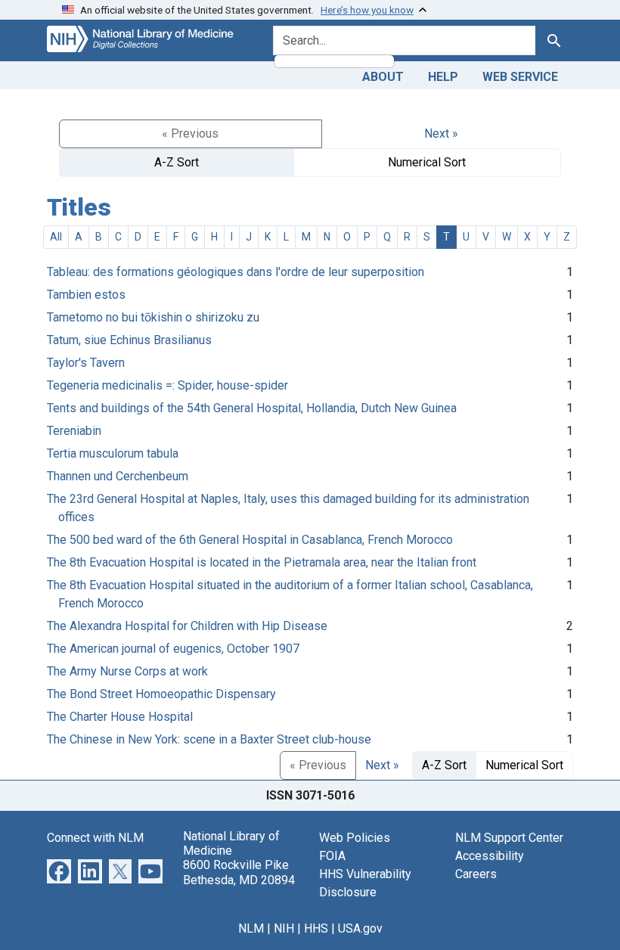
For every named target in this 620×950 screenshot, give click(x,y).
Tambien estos (86, 294)
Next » (441, 133)
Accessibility (489, 856)
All (56, 237)
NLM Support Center (509, 837)
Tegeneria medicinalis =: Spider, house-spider (167, 385)
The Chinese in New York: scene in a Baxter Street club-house (209, 739)
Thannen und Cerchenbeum (117, 476)
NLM (251, 928)
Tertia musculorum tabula (112, 453)
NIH (284, 928)
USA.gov (360, 928)
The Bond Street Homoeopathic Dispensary (161, 694)
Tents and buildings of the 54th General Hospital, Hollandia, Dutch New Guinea (252, 408)
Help (443, 77)
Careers (476, 874)
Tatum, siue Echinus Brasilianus (129, 340)
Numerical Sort (427, 162)
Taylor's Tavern (86, 362)
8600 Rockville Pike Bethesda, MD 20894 (239, 872)
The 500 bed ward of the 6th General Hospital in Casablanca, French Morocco (250, 539)
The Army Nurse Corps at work (127, 671)
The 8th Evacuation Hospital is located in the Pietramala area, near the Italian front (261, 562)
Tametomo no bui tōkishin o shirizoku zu (153, 317)
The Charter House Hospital (120, 716)
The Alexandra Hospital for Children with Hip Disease (187, 626)
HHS (316, 928)
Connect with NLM (95, 837)
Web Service (520, 77)
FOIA (332, 856)
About (383, 77)
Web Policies (354, 837)
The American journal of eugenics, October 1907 (173, 648)
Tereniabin (74, 431)
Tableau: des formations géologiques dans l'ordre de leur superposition (235, 272)
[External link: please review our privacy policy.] (59, 870)
